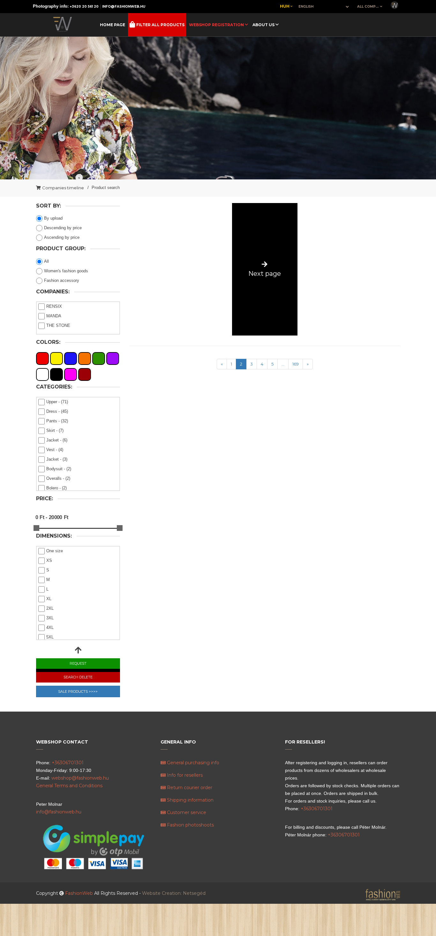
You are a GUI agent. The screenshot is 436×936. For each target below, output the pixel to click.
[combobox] (370, 6)
